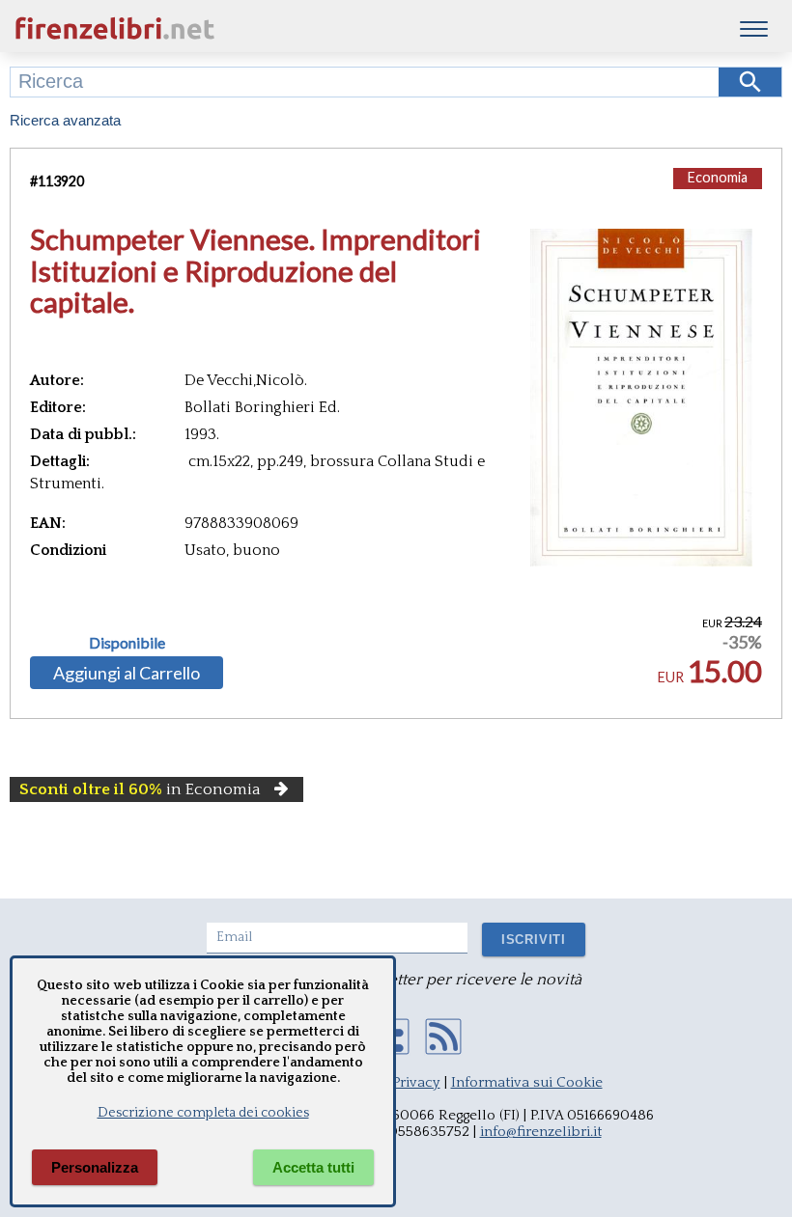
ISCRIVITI (533, 939)
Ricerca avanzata (65, 120)
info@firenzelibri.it (541, 1131)
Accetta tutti (313, 1167)
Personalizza (94, 1167)
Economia (718, 177)
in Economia (140, 789)
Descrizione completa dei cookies (203, 1112)
